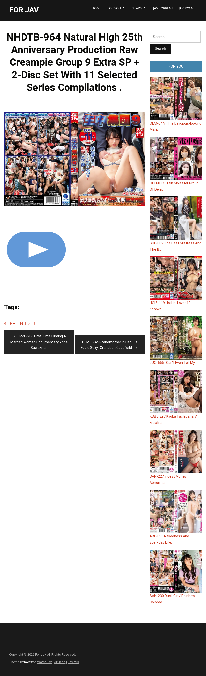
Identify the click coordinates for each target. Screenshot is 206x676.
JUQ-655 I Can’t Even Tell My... (173, 363)
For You (114, 8)
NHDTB (27, 323)
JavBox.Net (188, 8)
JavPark (73, 662)
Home (96, 8)
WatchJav (44, 662)
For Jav (24, 9)
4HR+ (9, 323)
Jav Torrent (163, 8)
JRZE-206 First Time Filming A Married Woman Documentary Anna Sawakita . (39, 342)
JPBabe (59, 662)
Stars (137, 8)
